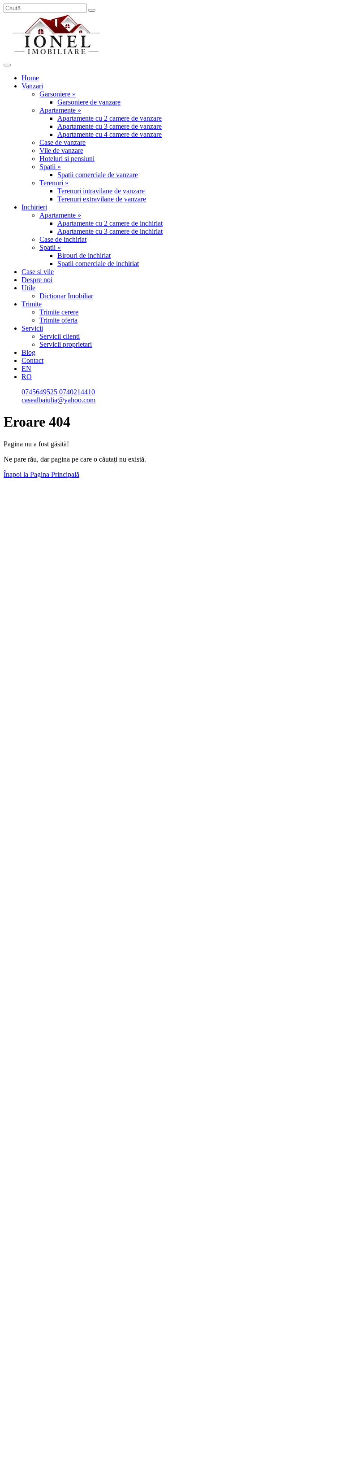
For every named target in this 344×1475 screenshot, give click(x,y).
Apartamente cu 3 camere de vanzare (109, 126)
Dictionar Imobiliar (66, 296)
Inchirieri (34, 207)
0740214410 (77, 392)
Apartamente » (60, 110)
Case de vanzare (62, 142)
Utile (28, 288)
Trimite (32, 304)
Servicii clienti (59, 336)
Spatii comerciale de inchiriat (98, 263)
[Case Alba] (57, 54)
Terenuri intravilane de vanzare (101, 191)
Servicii (32, 328)
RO (27, 376)
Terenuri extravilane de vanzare (101, 199)
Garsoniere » (57, 94)
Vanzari (32, 86)
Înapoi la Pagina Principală (41, 474)
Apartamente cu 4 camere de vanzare (109, 134)
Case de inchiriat (62, 239)
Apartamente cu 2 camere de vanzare (109, 118)
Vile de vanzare (61, 150)
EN (26, 368)
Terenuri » (54, 183)
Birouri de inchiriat (84, 255)
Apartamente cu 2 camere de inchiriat (110, 223)
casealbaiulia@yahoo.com (58, 400)
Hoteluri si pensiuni (67, 158)
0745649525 (40, 392)
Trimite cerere (58, 312)
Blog (28, 352)
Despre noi (37, 280)
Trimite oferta (58, 320)
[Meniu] (7, 65)
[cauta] (91, 10)
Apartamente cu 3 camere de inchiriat (110, 231)
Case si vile (38, 271)
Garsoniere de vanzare (88, 102)
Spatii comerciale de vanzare (97, 175)
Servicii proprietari (65, 344)
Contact (32, 360)
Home (30, 78)
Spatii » (50, 166)
